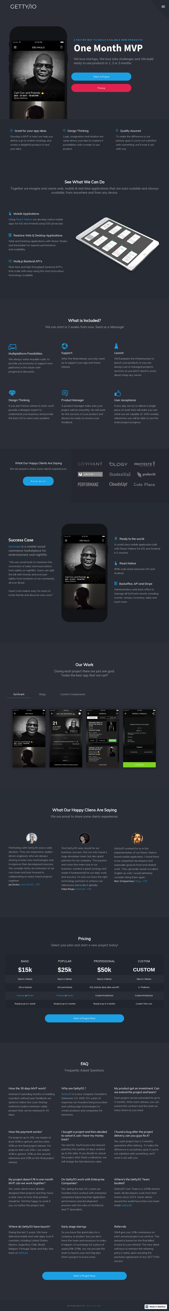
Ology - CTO (141, 881)
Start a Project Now (84, 1018)
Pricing (101, 88)
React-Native (24, 219)
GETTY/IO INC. (94, 1306)
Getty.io (23, 1252)
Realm (31, 995)
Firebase (21, 995)
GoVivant (15, 546)
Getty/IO (66, 1094)
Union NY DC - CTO (30, 884)
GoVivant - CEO (83, 889)
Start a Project (101, 76)
